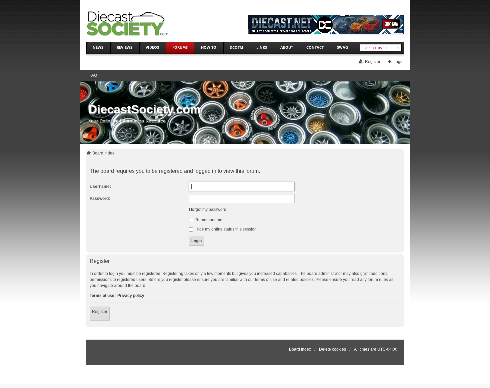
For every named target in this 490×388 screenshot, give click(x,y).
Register (99, 311)
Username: (100, 186)
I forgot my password (207, 209)
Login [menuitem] (398, 61)
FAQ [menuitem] (93, 75)
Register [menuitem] (372, 61)
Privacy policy (130, 295)
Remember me (208, 220)
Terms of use (102, 295)
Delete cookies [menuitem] (332, 349)
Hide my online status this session (225, 229)
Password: (100, 198)
